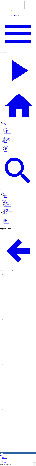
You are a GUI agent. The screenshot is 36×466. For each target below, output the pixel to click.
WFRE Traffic (6, 135)
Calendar (5, 148)
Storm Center (6, 136)
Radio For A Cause (7, 138)
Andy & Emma (6, 124)
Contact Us (6, 145)
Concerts (5, 147)
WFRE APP (6, 150)
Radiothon (5, 142)
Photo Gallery (6, 149)
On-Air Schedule (6, 128)
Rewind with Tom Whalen (8, 127)
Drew (5, 126)
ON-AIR (3, 123)
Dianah (5, 125)
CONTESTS (4, 129)
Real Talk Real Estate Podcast (9, 140)
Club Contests (6, 130)
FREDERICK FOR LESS (7, 134)
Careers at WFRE (6, 146)
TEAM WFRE (6, 143)
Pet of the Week (6, 139)
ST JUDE (3, 141)
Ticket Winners (6, 132)
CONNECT (3, 144)
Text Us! (5, 151)
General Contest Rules (7, 133)
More (1, 455)
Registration (6, 131)
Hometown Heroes (7, 137)
